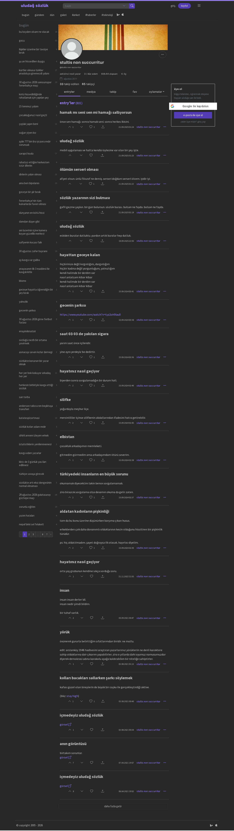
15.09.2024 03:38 (126, 320)
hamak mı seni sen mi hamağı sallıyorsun (96, 112)
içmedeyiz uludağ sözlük (81, 715)
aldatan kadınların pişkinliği (84, 511)
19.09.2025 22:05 (126, 241)
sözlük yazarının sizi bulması (85, 197)
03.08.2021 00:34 (126, 729)
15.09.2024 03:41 (126, 291)
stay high (72, 696)
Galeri (63, 15)
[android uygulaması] (118, 15)
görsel (64, 724)
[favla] (90, 127)
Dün (52, 15)
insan (64, 590)
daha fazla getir (113, 806)
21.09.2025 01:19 (126, 212)
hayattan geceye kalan (80, 254)
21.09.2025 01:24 (126, 127)
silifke (65, 399)
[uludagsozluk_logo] (34, 6)
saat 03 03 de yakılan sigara (84, 333)
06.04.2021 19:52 (126, 791)
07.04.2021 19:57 (126, 762)
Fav (135, 91)
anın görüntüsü (73, 743)
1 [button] (94, 127)
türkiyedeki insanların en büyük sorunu (94, 473)
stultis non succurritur (148, 127)
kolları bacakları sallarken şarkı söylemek (96, 677)
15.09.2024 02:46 (126, 385)
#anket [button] (76, 15)
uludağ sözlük (72, 140)
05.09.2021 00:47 (126, 618)
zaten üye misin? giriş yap (193, 121)
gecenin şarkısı (73, 305)
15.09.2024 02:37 (126, 497)
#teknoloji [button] (107, 15)
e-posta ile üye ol (193, 115)
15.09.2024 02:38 (126, 460)
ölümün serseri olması (79, 169)
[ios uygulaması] (122, 15)
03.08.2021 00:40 (126, 701)
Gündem (39, 15)
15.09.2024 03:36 (126, 357)
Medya (91, 91)
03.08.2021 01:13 (126, 664)
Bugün (25, 15)
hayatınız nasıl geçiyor (79, 371)
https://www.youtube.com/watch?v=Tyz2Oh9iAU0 (90, 314)
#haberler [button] (90, 15)
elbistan (67, 436)
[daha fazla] (199, 5)
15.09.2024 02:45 (126, 422)
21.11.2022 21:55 (126, 576)
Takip (113, 91)
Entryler (69, 91)
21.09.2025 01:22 (126, 183)
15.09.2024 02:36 (126, 548)
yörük (65, 631)
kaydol (184, 5)
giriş (173, 5)
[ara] (132, 6)
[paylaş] (103, 127)
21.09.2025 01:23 (126, 155)
